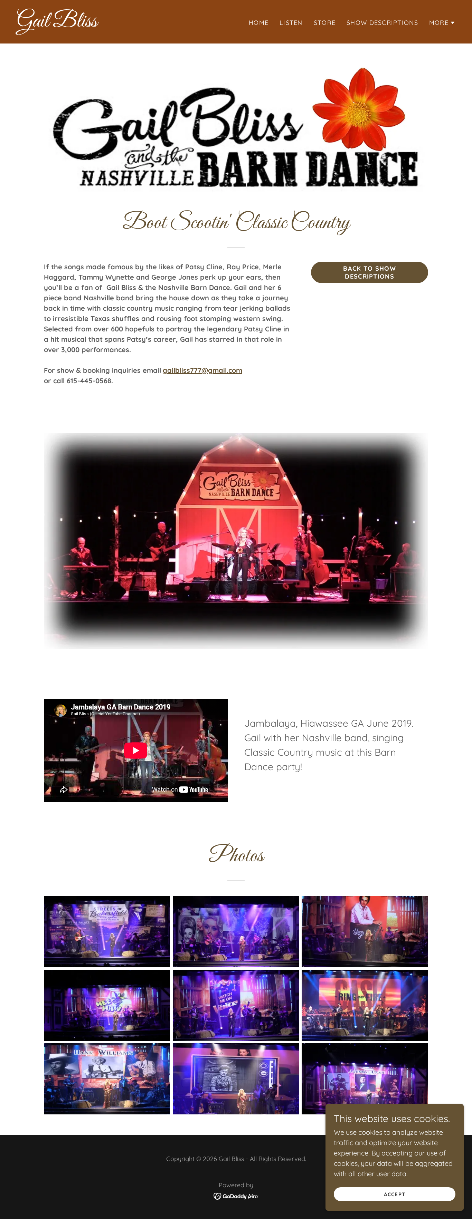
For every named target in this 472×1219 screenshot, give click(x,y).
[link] (123, 24)
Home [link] (258, 23)
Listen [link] (291, 23)
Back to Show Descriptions (369, 272)
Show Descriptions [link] (382, 23)
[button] (442, 23)
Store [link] (325, 23)
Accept (394, 1194)
